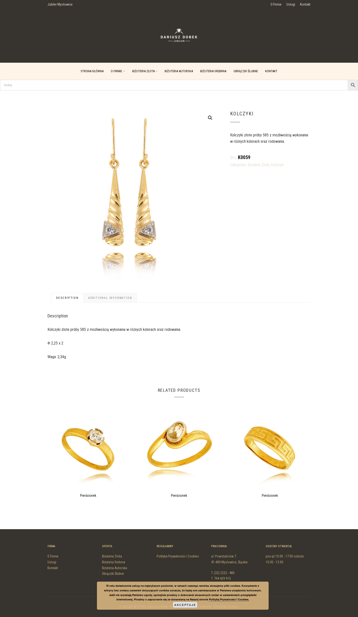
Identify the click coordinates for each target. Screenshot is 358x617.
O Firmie (276, 4)
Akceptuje (185, 605)
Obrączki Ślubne (246, 71)
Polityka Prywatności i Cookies (178, 556)
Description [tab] (67, 298)
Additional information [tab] (110, 298)
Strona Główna (92, 71)
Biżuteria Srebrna (213, 71)
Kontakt (305, 4)
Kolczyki (277, 164)
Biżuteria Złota (143, 71)
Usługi (290, 4)
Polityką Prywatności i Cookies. (229, 599)
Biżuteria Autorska (179, 71)
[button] (210, 117)
